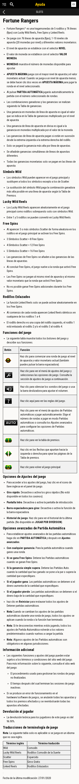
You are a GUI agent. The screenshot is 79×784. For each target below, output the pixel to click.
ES (73, 4)
